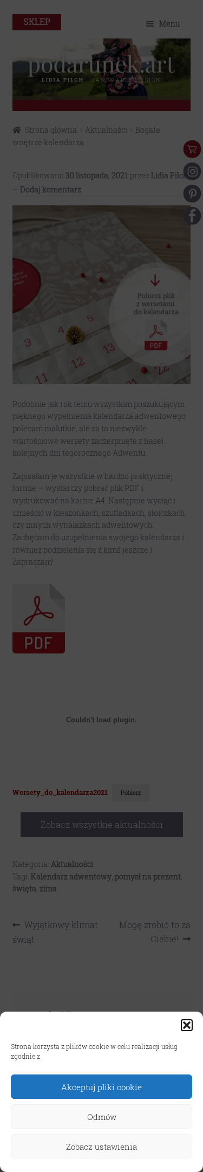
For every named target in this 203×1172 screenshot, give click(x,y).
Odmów (101, 1116)
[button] (186, 1025)
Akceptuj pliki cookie (101, 1087)
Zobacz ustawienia (101, 1146)
